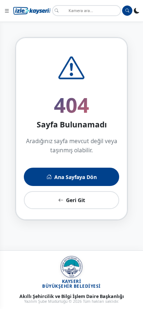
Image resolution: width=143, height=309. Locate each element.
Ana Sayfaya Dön (75, 177)
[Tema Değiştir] (136, 10)
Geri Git (75, 200)
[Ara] (127, 10)
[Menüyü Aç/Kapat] (7, 10)
